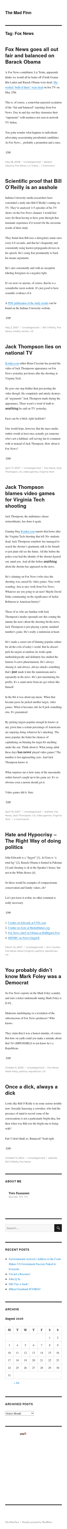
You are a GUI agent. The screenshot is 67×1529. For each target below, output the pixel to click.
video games (30, 471)
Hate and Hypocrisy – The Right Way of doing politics (33, 841)
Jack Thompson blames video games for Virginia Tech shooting (30, 496)
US (31, 331)
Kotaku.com (12, 363)
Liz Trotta (32, 165)
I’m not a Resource (19, 1274)
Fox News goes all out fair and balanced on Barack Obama (31, 55)
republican (51, 950)
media (16, 331)
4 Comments (21, 819)
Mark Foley (11, 1071)
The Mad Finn (18, 12)
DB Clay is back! (18, 1284)
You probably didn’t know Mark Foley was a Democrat (33, 976)
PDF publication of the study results (28, 303)
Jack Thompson (22, 815)
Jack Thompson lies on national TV (33, 349)
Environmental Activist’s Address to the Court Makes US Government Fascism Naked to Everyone (35, 1264)
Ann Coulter (53, 947)
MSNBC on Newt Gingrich (23, 938)
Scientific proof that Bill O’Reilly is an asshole (33, 184)
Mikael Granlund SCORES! (25, 1289)
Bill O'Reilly (49, 327)
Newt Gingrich (25, 950)
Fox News (20, 165)
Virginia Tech (46, 471)
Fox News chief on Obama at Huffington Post (34, 933)
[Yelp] (23, 1433)
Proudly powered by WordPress (37, 1522)
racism (25, 331)
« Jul (16, 1383)
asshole (48, 811)
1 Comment (48, 165)
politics (39, 950)
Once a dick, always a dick (31, 1089)
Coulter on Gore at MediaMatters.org (29, 928)
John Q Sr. (15, 1279)
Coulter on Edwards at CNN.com (27, 923)
